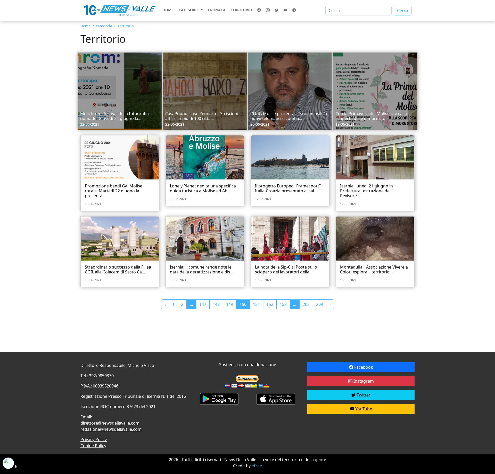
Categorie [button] (189, 9)
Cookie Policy (93, 446)
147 (202, 304)
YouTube (363, 409)
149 (229, 304)
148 (216, 304)
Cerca (402, 10)
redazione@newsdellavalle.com (111, 429)
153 (283, 304)
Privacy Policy (93, 439)
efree (257, 466)
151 (256, 304)
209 (319, 304)
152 (269, 304)
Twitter (363, 395)
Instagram (363, 381)
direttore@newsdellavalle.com (109, 423)
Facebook (363, 367)
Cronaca (217, 9)
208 (306, 304)
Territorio (241, 9)
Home (168, 9)
